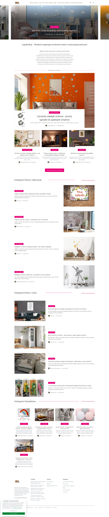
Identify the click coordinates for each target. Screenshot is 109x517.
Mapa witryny (55, 507)
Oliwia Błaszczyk (50, 481)
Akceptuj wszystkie (13, 513)
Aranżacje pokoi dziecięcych (77, 2)
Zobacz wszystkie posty (88, 180)
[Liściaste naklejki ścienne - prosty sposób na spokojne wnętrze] (54, 100)
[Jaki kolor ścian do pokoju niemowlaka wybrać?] (54, 22)
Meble (55, 2)
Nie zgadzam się (14, 510)
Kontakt (35, 507)
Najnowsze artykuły (34, 2)
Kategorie (65, 479)
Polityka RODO (40, 507)
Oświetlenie (54, 149)
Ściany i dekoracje (49, 2)
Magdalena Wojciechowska (52, 485)
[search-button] (90, 2)
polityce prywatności (18, 507)
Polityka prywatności (29, 507)
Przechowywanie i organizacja (63, 2)
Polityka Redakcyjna (48, 507)
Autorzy (49, 479)
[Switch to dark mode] (93, 3)
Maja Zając (49, 483)
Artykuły (33, 479)
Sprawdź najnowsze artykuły (54, 170)
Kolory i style (41, 2)
